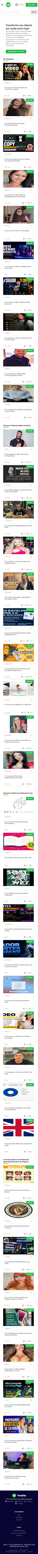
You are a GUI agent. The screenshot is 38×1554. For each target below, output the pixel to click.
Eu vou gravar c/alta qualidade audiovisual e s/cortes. (15, 1370)
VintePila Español (19, 1531)
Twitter (19, 1501)
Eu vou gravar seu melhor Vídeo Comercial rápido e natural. (15, 374)
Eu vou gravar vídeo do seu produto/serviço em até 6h (13, 777)
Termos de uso (23, 1550)
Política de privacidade (13, 1551)
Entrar (22, 4)
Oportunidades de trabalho (16, 51)
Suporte (19, 1520)
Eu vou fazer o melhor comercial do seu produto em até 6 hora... (18, 741)
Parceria (19, 1535)
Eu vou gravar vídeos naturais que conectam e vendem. (16, 88)
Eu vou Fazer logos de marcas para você (18, 857)
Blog (19, 1515)
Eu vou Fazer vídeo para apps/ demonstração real (15, 124)
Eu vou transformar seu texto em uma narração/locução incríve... (17, 669)
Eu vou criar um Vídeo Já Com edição (17, 231)
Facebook (10, 1501)
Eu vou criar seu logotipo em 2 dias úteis (18, 704)
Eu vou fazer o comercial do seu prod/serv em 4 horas (15, 1477)
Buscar (34, 12)
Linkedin (20, 1503)
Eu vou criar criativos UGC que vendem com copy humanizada (17, 160)
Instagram (29, 1501)
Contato (23, 1551)
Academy (19, 1517)
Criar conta (31, 5)
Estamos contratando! (19, 1533)
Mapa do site (13, 1550)
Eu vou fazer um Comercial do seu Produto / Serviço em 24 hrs (16, 1298)
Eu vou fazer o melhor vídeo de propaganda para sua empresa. (15, 195)
